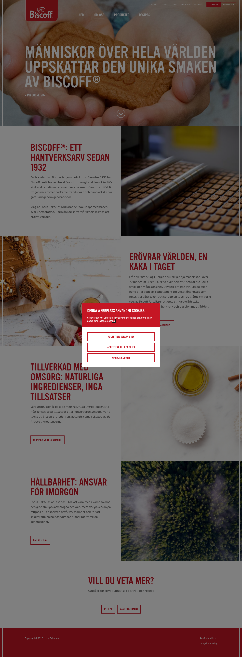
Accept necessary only (121, 336)
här (113, 320)
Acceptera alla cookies (121, 347)
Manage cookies (121, 357)
